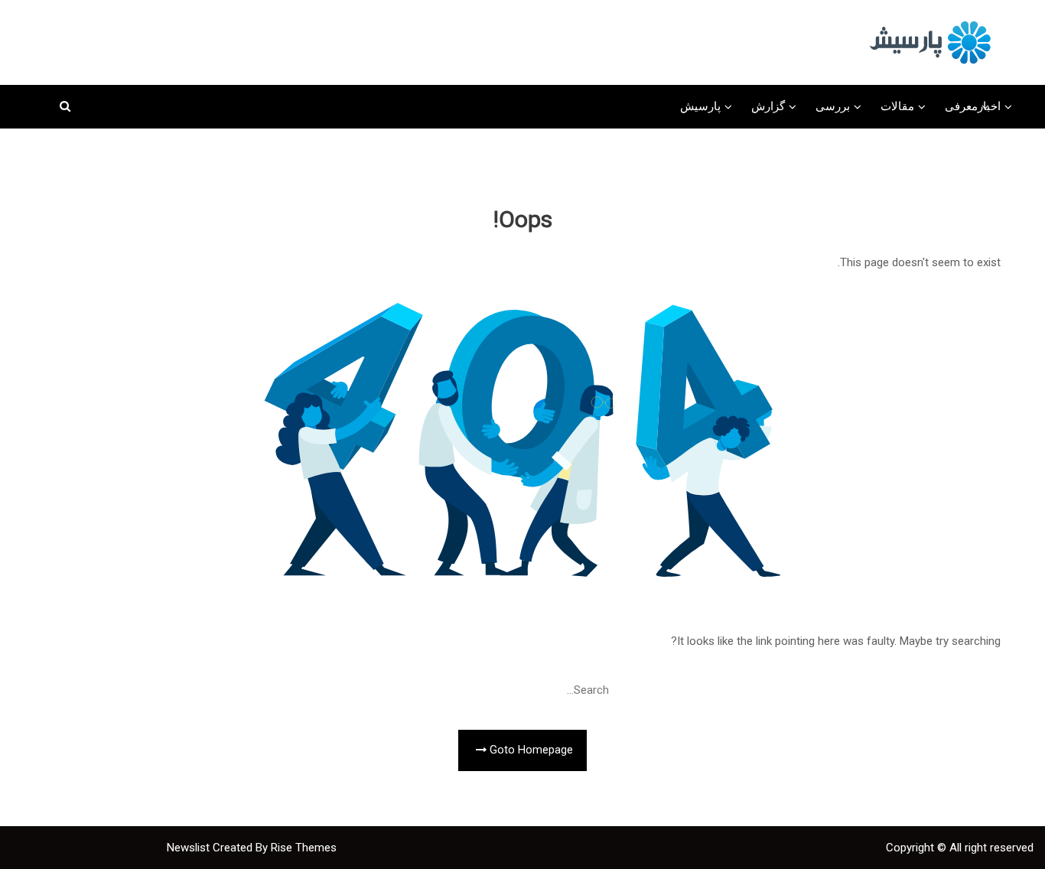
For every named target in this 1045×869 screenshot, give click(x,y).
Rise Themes (304, 847)
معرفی (961, 106)
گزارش (768, 106)
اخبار (989, 106)
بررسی (832, 106)
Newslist (190, 847)
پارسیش (700, 106)
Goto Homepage (530, 750)
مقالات (897, 106)
